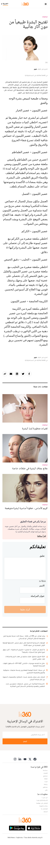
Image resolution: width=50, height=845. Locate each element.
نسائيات (45, 17)
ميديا (46, 781)
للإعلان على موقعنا (42, 803)
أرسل (25, 741)
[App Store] (34, 828)
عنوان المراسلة (38, 596)
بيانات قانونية (43, 806)
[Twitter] (30, 759)
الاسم (42, 585)
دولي (46, 790)
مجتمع (45, 776)
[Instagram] (15, 759)
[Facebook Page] (34, 759)
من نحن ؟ (45, 797)
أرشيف (45, 811)
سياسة (45, 770)
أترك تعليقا (25, 609)
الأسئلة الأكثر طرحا (42, 800)
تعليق (42, 556)
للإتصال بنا (44, 809)
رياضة (46, 784)
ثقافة (46, 779)
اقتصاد (45, 773)
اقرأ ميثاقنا (41, 536)
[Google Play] (17, 828)
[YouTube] (25, 759)
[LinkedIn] (20, 759)
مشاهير (45, 787)
